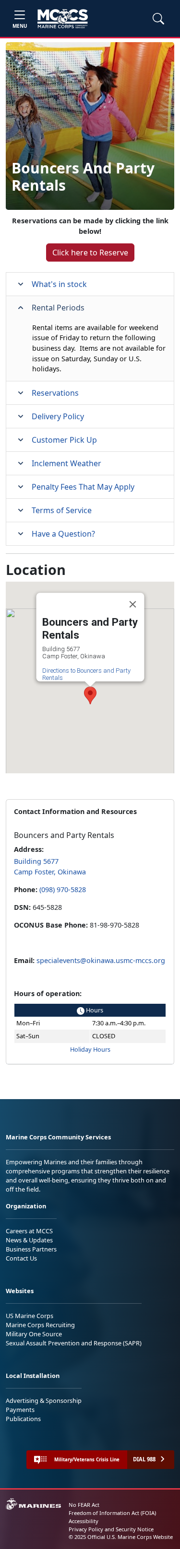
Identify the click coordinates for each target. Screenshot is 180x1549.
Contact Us (21, 1258)
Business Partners (31, 1249)
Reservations (55, 393)
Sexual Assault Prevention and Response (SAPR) (74, 1343)
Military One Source (34, 1334)
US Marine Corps (29, 1315)
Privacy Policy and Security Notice (111, 1529)
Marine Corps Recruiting (40, 1324)
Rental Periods (58, 307)
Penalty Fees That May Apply (83, 487)
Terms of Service (62, 510)
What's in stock (59, 284)
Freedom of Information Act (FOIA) (112, 1512)
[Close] (132, 604)
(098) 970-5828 (62, 889)
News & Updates (29, 1240)
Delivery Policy (58, 416)
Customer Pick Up (64, 440)
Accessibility (83, 1521)
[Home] (62, 19)
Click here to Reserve (90, 252)
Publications (23, 1418)
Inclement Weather (66, 463)
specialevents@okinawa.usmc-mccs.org (100, 960)
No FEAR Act (84, 1504)
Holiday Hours (90, 1049)
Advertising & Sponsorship (44, 1400)
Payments (20, 1409)
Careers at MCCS (29, 1231)
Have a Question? (63, 533)
